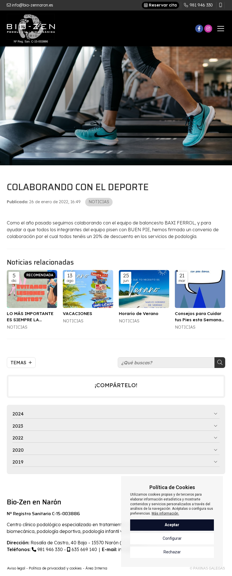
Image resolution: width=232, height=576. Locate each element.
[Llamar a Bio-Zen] (220, 5)
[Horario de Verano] (144, 289)
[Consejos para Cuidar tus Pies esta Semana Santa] (200, 289)
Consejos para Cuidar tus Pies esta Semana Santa (198, 317)
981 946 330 (49, 549)
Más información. (165, 513)
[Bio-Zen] (31, 28)
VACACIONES (77, 313)
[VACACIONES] (88, 289)
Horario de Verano (138, 313)
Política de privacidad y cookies (55, 568)
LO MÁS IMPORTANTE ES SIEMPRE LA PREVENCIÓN (30, 317)
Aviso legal (16, 568)
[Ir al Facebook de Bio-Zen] (199, 29)
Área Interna (96, 568)
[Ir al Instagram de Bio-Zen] (208, 29)
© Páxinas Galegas (207, 568)
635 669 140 (83, 549)
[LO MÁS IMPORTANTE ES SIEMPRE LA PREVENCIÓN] (32, 289)
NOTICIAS (99, 201)
